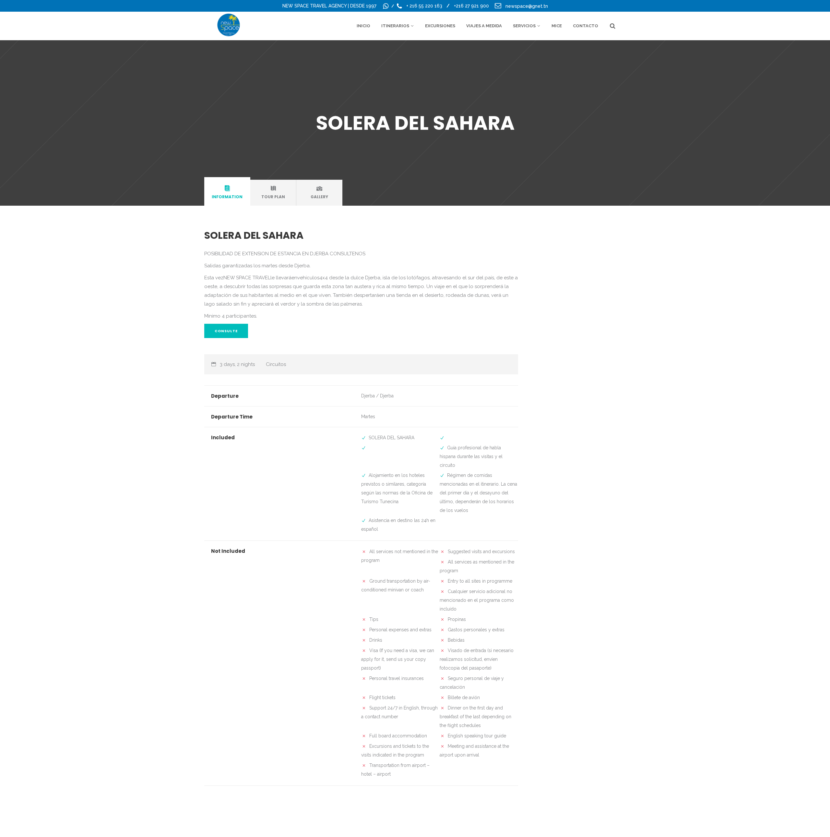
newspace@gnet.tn (526, 6)
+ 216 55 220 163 (425, 5)
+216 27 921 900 (471, 5)
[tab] (227, 193)
